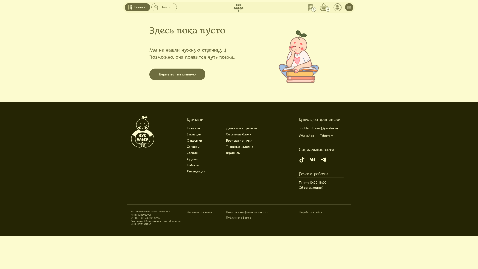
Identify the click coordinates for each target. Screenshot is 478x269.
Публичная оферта (238, 218)
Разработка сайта (310, 212)
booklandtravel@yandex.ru (318, 128)
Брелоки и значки (239, 140)
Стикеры (193, 146)
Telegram (326, 135)
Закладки (194, 134)
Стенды (192, 153)
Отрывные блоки (238, 134)
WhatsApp (306, 135)
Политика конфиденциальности (247, 212)
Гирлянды (233, 153)
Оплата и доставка (199, 212)
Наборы (193, 165)
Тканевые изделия (239, 146)
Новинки (193, 128)
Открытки (194, 140)
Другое (192, 159)
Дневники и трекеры (241, 128)
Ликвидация (196, 171)
